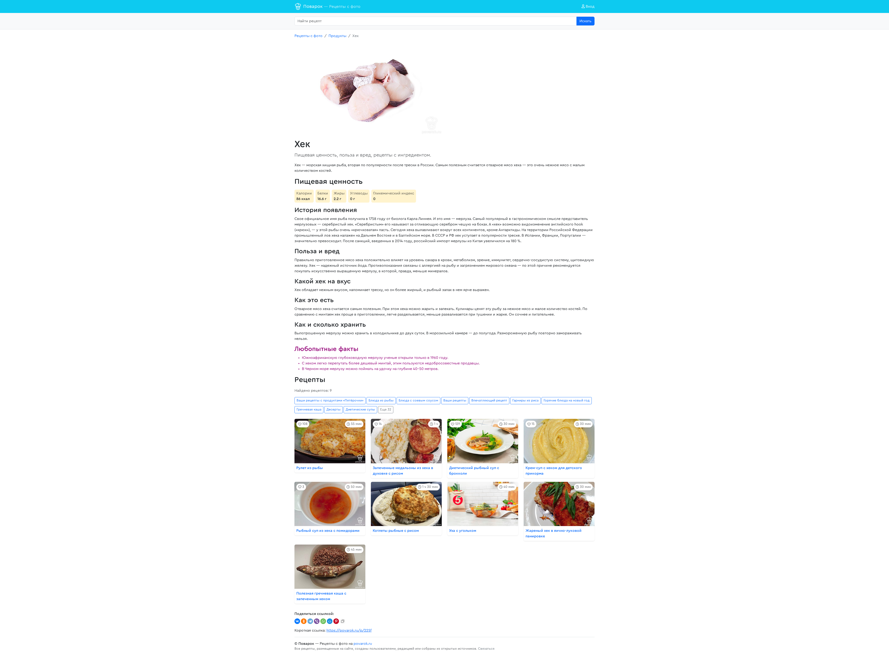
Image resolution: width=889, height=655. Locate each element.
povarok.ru (363, 644)
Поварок (331, 6)
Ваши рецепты (454, 400)
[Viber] (316, 621)
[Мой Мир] (329, 621)
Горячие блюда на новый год (567, 400)
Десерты (333, 409)
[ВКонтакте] (297, 621)
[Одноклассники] (304, 621)
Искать (585, 21)
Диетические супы (360, 409)
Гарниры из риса (525, 400)
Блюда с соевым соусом (418, 400)
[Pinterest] (336, 621)
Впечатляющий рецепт (489, 400)
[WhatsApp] (323, 621)
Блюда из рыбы (381, 400)
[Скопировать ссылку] (342, 621)
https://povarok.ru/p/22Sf (349, 630)
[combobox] (435, 21)
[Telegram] (310, 621)
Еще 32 (385, 409)
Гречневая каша (309, 409)
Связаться (486, 648)
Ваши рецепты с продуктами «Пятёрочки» (330, 400)
